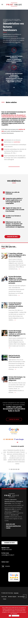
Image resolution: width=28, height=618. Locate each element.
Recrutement (21, 596)
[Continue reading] (19, 269)
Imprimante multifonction (13, 526)
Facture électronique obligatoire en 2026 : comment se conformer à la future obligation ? (17, 333)
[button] (14, 577)
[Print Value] (14, 4)
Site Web (16, 593)
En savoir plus (15, 615)
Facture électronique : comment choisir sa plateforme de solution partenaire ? (16, 305)
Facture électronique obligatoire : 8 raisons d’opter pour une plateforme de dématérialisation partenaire (17, 280)
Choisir (4, 599)
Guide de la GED (10, 524)
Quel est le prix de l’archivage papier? (14, 356)
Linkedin (7, 566)
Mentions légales (12, 596)
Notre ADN (4, 596)
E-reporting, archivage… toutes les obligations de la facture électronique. (17, 255)
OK (10, 615)
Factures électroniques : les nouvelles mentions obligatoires (17, 378)
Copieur (8, 528)
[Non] (26, 612)
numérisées (17, 142)
